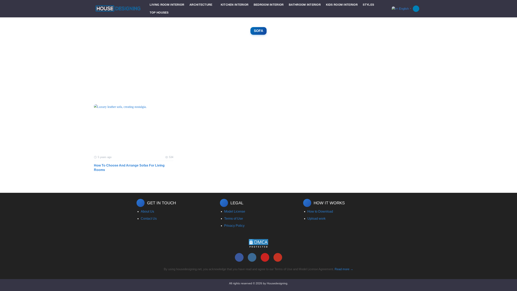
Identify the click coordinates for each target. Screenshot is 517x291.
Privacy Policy (234, 225)
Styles (368, 4)
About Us (147, 211)
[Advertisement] (258, 74)
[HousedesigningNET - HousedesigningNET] (118, 9)
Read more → (344, 269)
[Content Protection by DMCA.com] (258, 243)
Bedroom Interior (269, 4)
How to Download (320, 211)
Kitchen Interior (235, 4)
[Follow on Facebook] (239, 257)
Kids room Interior (342, 4)
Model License (234, 211)
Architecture (200, 4)
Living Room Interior (167, 4)
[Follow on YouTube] (277, 257)
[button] (416, 8)
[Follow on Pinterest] (265, 257)
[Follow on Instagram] (252, 257)
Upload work (316, 218)
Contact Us (149, 218)
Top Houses (159, 12)
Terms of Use (233, 218)
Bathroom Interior (305, 4)
